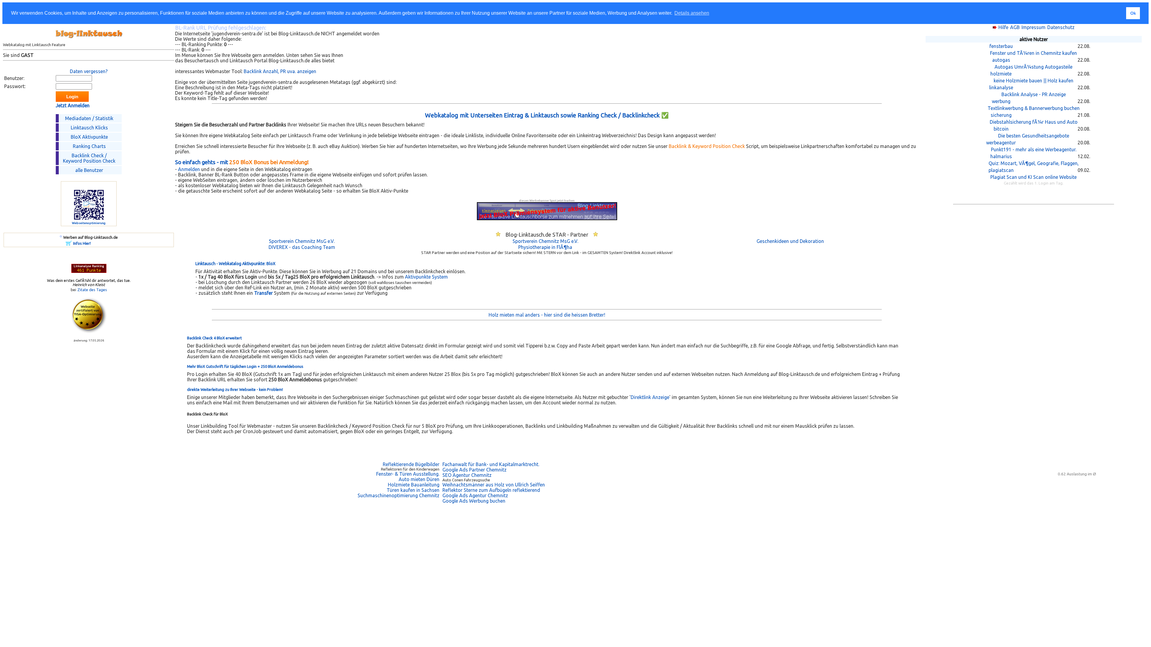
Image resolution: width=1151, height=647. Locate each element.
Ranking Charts (89, 146)
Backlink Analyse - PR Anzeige (1033, 94)
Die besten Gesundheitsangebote (1033, 135)
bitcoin (1001, 128)
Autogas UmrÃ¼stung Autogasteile (1033, 66)
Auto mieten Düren (419, 479)
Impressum (1033, 27)
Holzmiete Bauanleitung (413, 484)
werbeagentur (1001, 142)
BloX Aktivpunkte (89, 137)
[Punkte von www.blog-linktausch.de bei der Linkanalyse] (88, 271)
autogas (1001, 60)
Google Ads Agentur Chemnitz (475, 495)
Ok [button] (1133, 13)
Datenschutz (1061, 27)
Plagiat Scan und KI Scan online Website (1033, 177)
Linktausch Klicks (89, 127)
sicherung (1001, 115)
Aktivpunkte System (426, 276)
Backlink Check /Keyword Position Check (89, 158)
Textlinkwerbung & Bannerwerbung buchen (1034, 108)
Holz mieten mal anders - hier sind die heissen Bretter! (547, 315)
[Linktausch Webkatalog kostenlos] (89, 40)
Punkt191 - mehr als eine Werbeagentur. (1033, 149)
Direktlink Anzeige (650, 397)
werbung (1001, 101)
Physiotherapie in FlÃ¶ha (545, 247)
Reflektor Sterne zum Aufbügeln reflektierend (491, 490)
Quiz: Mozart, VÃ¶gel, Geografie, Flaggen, (1034, 163)
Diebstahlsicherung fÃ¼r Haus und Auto (1034, 122)
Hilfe (1003, 27)
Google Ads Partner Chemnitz (474, 469)
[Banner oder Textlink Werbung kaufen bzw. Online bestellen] (69, 244)
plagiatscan (1001, 170)
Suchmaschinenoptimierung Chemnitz (398, 495)
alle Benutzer (89, 170)
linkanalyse (1001, 87)
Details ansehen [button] (691, 13)
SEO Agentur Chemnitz (467, 475)
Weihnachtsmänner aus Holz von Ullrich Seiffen (493, 484)
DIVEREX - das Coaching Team (302, 247)
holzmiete (1001, 73)
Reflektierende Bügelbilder (411, 464)
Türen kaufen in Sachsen (413, 490)
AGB (1015, 27)
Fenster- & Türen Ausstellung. (407, 474)
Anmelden (189, 169)
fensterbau (1001, 46)
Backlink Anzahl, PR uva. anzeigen (280, 71)
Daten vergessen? (89, 71)
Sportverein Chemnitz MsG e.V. (302, 241)
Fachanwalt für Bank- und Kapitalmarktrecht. (490, 464)
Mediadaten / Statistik (89, 118)
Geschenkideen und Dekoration (790, 241)
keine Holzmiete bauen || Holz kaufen (1033, 80)
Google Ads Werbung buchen (473, 501)
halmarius (1001, 156)
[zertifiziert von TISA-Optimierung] (89, 331)
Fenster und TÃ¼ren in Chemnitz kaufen (1033, 53)
